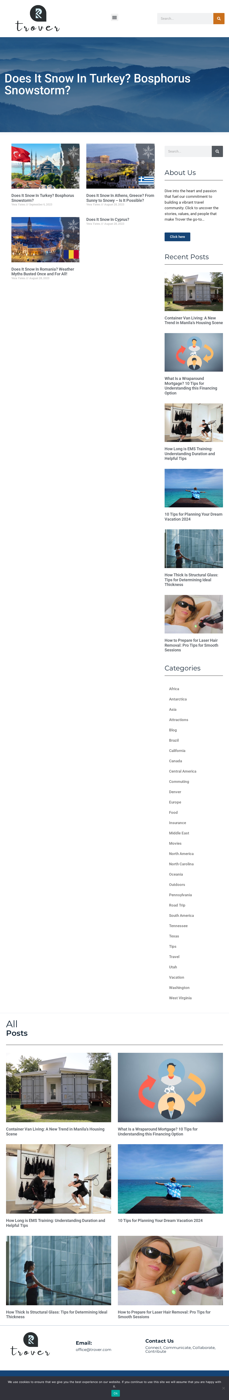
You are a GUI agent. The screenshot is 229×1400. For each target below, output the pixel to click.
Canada (175, 761)
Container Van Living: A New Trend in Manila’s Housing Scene (194, 320)
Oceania (176, 874)
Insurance (177, 823)
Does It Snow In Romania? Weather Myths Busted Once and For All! (42, 271)
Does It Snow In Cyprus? (107, 219)
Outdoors (177, 884)
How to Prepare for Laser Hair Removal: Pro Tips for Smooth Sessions (191, 645)
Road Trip (177, 905)
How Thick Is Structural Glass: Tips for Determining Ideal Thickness (191, 580)
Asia (172, 709)
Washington (179, 987)
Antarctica (178, 699)
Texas (174, 936)
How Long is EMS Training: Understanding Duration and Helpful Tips (190, 453)
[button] (114, 17)
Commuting (179, 781)
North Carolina (181, 864)
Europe (175, 802)
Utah (173, 967)
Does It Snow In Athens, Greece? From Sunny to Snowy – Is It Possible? (120, 198)
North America (181, 853)
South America (181, 915)
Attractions (178, 719)
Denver (175, 792)
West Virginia (180, 998)
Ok (116, 1393)
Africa (174, 689)
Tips (172, 946)
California (177, 750)
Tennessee (178, 926)
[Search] (219, 18)
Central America (182, 771)
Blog (173, 730)
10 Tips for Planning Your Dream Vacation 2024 (160, 1220)
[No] (223, 1388)
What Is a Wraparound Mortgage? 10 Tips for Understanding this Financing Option (191, 385)
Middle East (179, 833)
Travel (174, 956)
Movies (175, 843)
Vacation (176, 977)
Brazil (174, 740)
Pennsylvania (180, 895)
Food (173, 812)
